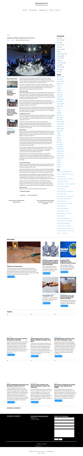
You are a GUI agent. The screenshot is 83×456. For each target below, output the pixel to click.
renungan (68, 225)
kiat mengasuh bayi (61, 196)
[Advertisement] (41, 22)
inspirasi (59, 186)
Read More (11, 276)
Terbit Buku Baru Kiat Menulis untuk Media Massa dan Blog (67, 297)
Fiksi (57, 51)
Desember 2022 (60, 148)
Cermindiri (70, 179)
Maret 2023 (59, 142)
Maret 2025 (59, 92)
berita (59, 174)
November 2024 (60, 99)
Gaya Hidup (59, 56)
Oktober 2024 (60, 101)
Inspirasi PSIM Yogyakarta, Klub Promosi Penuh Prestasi (68, 262)
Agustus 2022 (60, 157)
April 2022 (59, 166)
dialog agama (60, 183)
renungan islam (70, 228)
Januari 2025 (59, 97)
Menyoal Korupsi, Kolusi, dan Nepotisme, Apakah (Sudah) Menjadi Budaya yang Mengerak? (50, 262)
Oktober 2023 (60, 126)
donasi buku (72, 183)
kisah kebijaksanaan (62, 201)
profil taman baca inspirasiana (64, 223)
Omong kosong (61, 211)
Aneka (8, 128)
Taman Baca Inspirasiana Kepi (11, 133)
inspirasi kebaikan (61, 188)
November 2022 (60, 151)
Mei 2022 (59, 164)
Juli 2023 (58, 133)
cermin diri (60, 181)
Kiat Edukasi (59, 67)
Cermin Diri (9, 89)
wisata (59, 233)
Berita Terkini (59, 40)
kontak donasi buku (61, 203)
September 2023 (60, 128)
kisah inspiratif (67, 198)
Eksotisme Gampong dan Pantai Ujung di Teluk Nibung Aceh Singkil (64, 386)
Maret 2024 (59, 115)
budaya (71, 174)
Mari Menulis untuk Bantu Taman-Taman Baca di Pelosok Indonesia (12, 112)
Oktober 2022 (60, 153)
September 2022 (60, 155)
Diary (58, 47)
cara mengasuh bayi (62, 179)
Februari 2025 (60, 94)
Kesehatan (59, 58)
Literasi (8, 35)
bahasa (59, 171)
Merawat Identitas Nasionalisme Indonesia (11, 93)
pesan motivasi (69, 220)
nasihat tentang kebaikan (63, 208)
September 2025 (60, 81)
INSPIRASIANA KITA (41, 3)
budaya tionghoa (61, 176)
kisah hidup (60, 198)
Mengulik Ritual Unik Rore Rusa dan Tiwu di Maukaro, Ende (64, 339)
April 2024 (59, 112)
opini (67, 211)
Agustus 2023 (60, 130)
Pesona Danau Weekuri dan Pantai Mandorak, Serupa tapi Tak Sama (40, 386)
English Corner (60, 49)
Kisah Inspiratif (60, 62)
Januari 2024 (59, 119)
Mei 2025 (59, 90)
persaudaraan (60, 220)
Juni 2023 (59, 135)
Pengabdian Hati (47, 296)
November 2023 (60, 124)
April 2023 (59, 139)
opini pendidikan (61, 213)
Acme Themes (44, 446)
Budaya (58, 42)
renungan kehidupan (62, 230)
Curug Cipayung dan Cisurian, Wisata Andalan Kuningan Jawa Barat (41, 340)
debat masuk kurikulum (32, 195)
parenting (68, 213)
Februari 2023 (60, 144)
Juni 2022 (59, 162)
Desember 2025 (60, 76)
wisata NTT (65, 233)
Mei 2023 (59, 137)
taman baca (71, 230)
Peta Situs (57, 10)
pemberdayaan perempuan (63, 218)
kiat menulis (70, 196)
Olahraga (59, 69)
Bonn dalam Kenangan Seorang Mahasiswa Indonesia (17, 339)
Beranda (25, 10)
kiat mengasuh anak (62, 193)
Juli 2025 (59, 85)
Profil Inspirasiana (33, 10)
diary (66, 183)
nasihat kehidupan (61, 206)
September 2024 (60, 103)
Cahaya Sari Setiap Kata (14, 266)
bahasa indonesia (66, 171)
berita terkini (65, 174)
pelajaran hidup (61, 215)
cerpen (66, 181)
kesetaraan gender (61, 191)
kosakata (69, 203)
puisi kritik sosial (61, 225)
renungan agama (61, 228)
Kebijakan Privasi (43, 10)
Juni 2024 (59, 110)
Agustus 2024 (60, 106)
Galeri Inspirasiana (61, 53)
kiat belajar (70, 191)
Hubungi (51, 10)
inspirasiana (66, 186)
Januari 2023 (59, 146)
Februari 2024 (60, 117)
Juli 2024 (59, 108)
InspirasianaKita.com (42, 451)
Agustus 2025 (60, 83)
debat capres (22, 195)
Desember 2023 (60, 121)
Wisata (58, 71)
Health (58, 60)
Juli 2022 (58, 160)
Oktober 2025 (60, 79)
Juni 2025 (59, 88)
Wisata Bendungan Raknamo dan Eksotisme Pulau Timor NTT (18, 385)
